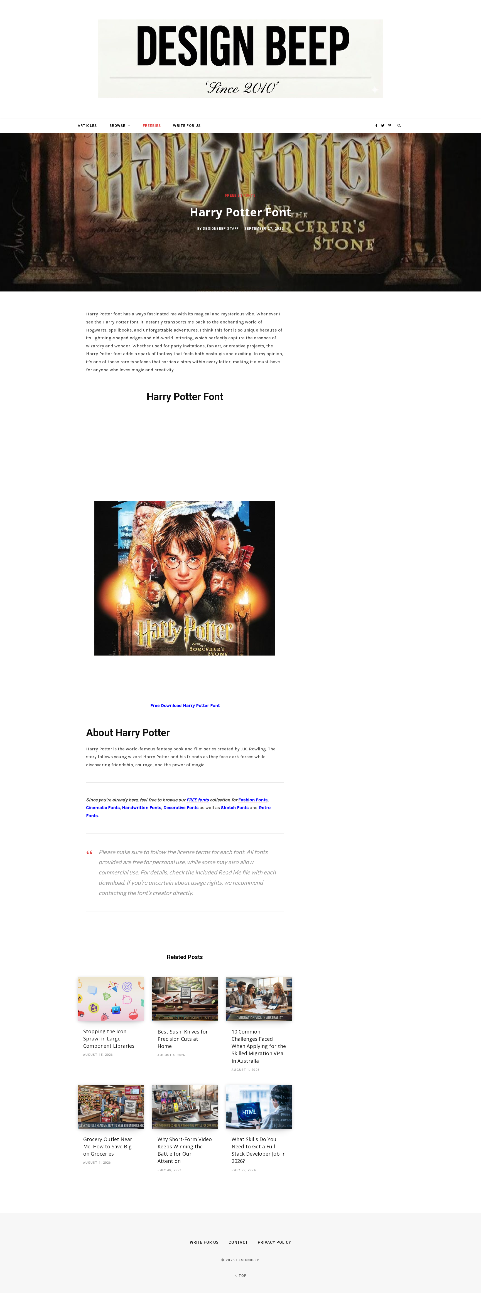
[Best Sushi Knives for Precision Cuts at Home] (185, 999)
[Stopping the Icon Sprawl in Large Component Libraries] (111, 999)
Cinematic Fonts (103, 807)
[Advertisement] (185, 451)
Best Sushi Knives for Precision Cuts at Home (183, 1038)
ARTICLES (87, 125)
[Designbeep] (240, 59)
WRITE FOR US (187, 125)
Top (242, 1276)
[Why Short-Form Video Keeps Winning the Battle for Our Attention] (185, 1107)
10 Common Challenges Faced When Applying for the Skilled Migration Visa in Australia (259, 1046)
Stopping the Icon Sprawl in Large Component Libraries (108, 1038)
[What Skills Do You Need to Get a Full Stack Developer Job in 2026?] (259, 1107)
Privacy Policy (274, 1242)
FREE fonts (197, 799)
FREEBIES (152, 125)
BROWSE (117, 125)
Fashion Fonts (253, 799)
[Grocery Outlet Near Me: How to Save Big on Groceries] (111, 1107)
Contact (238, 1242)
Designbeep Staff (221, 229)
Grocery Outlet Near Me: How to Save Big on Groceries (107, 1146)
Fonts (250, 195)
